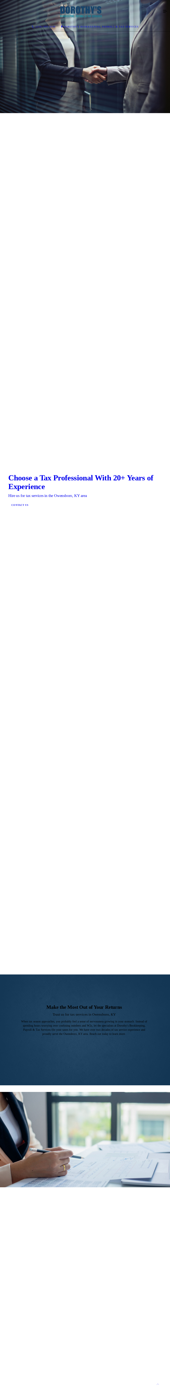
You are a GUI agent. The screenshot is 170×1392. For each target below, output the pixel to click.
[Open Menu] (165, 11)
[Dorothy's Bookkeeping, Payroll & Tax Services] (81, 11)
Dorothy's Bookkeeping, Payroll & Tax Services (101, 26)
